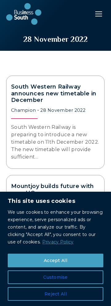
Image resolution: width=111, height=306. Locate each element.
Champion (23, 110)
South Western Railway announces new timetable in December (53, 93)
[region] (55, 249)
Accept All (55, 260)
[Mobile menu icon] (98, 14)
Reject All (55, 294)
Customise (55, 277)
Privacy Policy (57, 242)
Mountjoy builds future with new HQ (52, 189)
